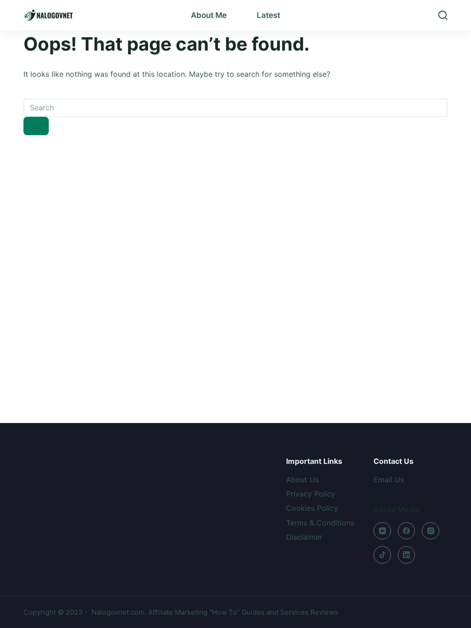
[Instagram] (430, 531)
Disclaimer (304, 537)
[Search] (443, 15)
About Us (302, 479)
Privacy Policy (310, 493)
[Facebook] (406, 531)
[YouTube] (382, 531)
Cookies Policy (312, 508)
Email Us (388, 479)
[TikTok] (382, 555)
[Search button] (36, 126)
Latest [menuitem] (268, 15)
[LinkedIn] (406, 555)
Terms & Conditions (320, 522)
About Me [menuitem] (209, 15)
